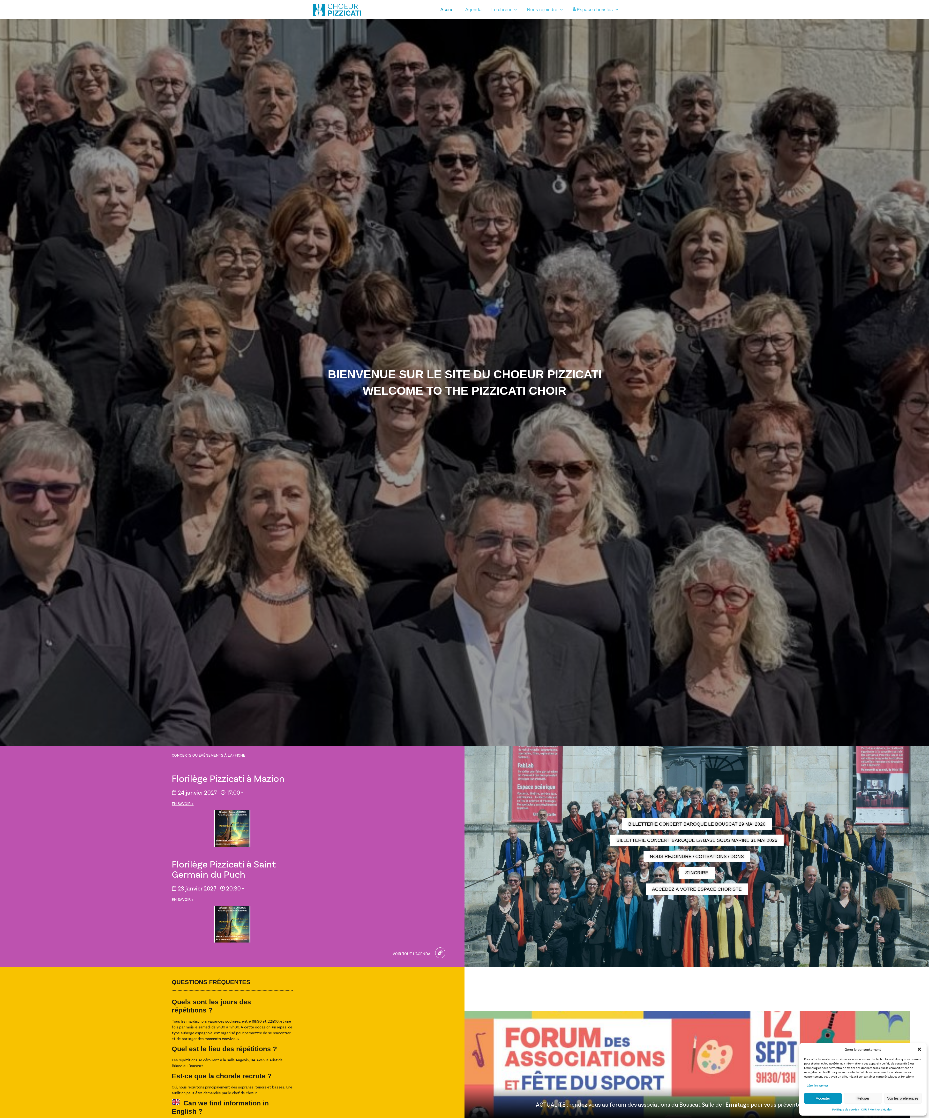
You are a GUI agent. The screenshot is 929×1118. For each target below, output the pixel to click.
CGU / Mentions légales (876, 1109)
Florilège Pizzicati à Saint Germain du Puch (224, 869)
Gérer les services (817, 1085)
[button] (919, 1049)
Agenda (473, 9)
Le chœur (501, 9)
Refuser (863, 1098)
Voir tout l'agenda (411, 953)
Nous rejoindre (542, 9)
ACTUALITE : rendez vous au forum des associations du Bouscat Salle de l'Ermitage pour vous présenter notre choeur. (687, 1104)
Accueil (448, 9)
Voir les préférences (903, 1098)
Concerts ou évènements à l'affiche (208, 755)
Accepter (823, 1098)
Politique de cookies (845, 1109)
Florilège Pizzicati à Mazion (228, 778)
